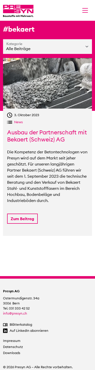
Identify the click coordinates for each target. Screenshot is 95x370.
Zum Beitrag (22, 218)
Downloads (11, 353)
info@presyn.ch (15, 313)
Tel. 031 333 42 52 (16, 308)
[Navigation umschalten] (85, 10)
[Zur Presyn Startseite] (18, 10)
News (18, 122)
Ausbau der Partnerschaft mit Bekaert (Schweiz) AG (47, 136)
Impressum (12, 341)
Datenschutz (13, 347)
